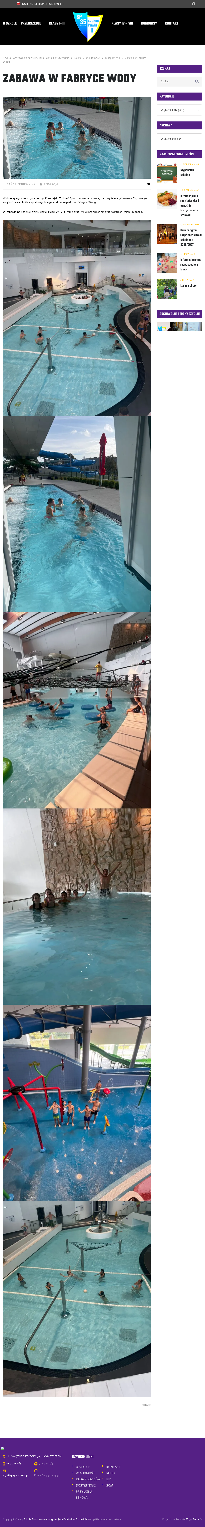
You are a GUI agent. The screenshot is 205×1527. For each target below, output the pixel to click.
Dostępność (86, 1486)
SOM (109, 1486)
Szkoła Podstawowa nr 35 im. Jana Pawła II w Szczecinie (56, 1519)
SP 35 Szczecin (194, 1519)
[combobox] (179, 109)
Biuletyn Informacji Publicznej (41, 4)
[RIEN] (88, 27)
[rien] (77, 318)
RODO (110, 1473)
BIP (108, 1479)
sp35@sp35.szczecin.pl (15, 1475)
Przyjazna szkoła (84, 1495)
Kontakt (113, 1467)
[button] (77, 318)
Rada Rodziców (88, 1479)
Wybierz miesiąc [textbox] (171, 139)
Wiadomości (85, 1473)
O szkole (83, 1467)
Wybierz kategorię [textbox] (172, 110)
